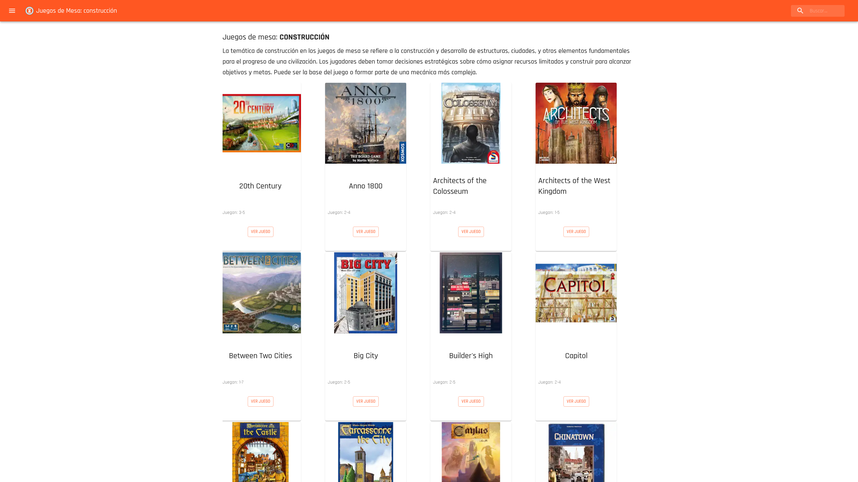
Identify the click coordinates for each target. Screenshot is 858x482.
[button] (260, 151)
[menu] (12, 11)
